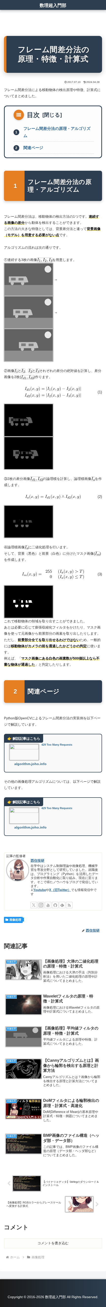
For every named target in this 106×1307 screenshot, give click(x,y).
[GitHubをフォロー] (55, 905)
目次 (33, 115)
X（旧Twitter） (60, 890)
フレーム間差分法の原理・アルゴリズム (56, 132)
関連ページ (33, 148)
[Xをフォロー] (34, 905)
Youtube (39, 890)
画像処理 (15, 920)
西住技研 (37, 860)
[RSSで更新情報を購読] (69, 905)
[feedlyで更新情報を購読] (62, 905)
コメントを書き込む (53, 1243)
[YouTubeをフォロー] (48, 905)
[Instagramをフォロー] (41, 905)
